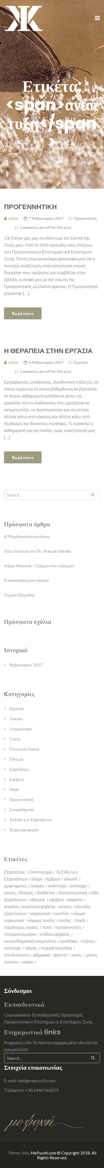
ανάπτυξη (57, 885)
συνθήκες (69, 940)
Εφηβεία (16, 779)
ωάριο (28, 961)
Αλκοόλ (16, 718)
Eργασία (80, 362)
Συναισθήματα (21, 809)
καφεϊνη (74, 899)
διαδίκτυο (46, 892)
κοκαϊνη (11, 906)
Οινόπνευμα (40, 871)
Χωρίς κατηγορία (23, 829)
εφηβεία (56, 899)
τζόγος (31, 947)
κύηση (65, 906)
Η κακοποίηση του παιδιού (26, 580)
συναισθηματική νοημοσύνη (30, 940)
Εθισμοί (16, 758)
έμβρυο (53, 878)
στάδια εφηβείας (55, 934)
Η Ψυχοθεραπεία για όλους (27, 536)
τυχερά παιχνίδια (56, 947)
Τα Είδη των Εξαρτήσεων (30, 819)
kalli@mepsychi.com (36, 1080)
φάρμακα (41, 954)
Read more (23, 313)
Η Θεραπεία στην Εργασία (48, 350)
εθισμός (37, 899)
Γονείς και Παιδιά (24, 748)
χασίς (76, 954)
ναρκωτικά (40, 913)
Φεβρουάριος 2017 (25, 664)
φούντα (60, 954)
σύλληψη (12, 947)
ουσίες (65, 920)
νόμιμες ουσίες (41, 920)
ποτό (46, 927)
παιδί (80, 920)
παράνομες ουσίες (21, 927)
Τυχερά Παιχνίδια (19, 594)
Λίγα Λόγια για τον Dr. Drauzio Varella (37, 550)
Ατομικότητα (20, 728)
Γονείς (14, 738)
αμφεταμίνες (15, 885)
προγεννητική (68, 927)
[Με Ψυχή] (23, 17)
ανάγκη (37, 885)
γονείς (10, 892)
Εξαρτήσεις (19, 769)
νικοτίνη (61, 913)
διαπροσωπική (73, 892)
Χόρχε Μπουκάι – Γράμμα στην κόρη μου (39, 565)
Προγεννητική (30, 206)
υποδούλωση (17, 954)
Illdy (25, 1152)
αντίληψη (78, 885)
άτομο (37, 878)
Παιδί (14, 789)
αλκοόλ (71, 878)
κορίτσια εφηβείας (39, 906)
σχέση (88, 940)
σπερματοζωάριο (20, 934)
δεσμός (26, 892)
